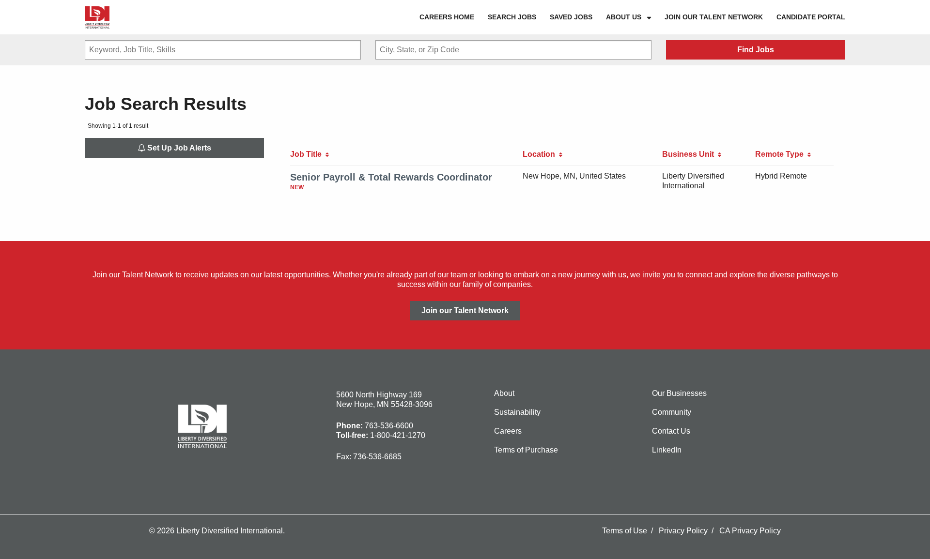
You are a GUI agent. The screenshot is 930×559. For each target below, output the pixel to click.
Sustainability (517, 412)
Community (671, 412)
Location (541, 154)
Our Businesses (679, 393)
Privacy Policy (683, 531)
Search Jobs (512, 17)
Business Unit (690, 154)
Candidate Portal (810, 17)
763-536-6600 (389, 426)
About (504, 393)
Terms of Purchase (526, 450)
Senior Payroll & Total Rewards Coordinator (391, 177)
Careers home (446, 17)
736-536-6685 (377, 457)
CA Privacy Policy (750, 531)
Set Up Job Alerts (178, 148)
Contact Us (671, 431)
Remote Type (781, 154)
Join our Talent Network (714, 17)
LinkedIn (667, 450)
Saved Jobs (571, 17)
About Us (623, 17)
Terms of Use (624, 531)
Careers (508, 431)
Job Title (308, 154)
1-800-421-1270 (397, 435)
